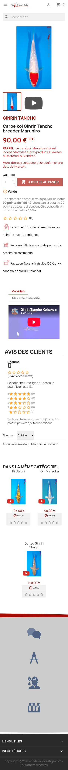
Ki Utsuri (18, 471)
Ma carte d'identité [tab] (26, 298)
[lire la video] (33, 102)
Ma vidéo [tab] (18, 291)
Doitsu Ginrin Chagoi (34, 545)
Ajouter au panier (40, 182)
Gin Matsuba (49, 471)
